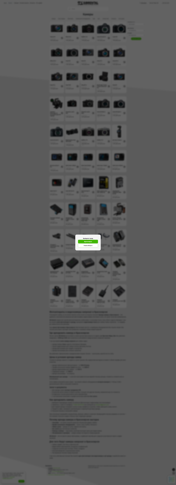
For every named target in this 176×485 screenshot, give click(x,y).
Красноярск (88, 241)
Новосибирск (88, 245)
